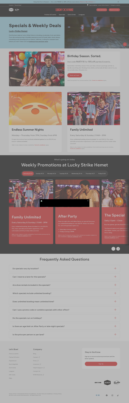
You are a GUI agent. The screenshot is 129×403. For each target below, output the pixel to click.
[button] (87, 200)
